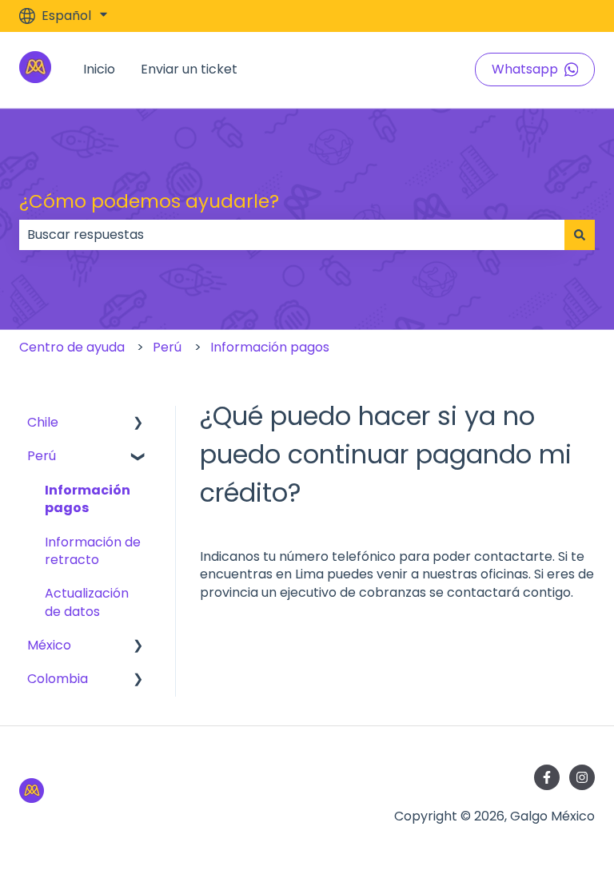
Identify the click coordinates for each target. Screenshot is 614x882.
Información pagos (269, 347)
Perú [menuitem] (41, 456)
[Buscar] (579, 235)
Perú (167, 347)
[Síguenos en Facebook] (547, 777)
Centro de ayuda (72, 347)
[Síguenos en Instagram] (582, 777)
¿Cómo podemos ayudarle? (149, 201)
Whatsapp (525, 69)
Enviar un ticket (189, 69)
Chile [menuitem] (42, 422)
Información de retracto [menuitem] (93, 551)
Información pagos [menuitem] (87, 499)
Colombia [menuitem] (57, 678)
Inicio (99, 69)
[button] (138, 423)
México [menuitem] (49, 645)
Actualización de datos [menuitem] (87, 602)
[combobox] (291, 235)
